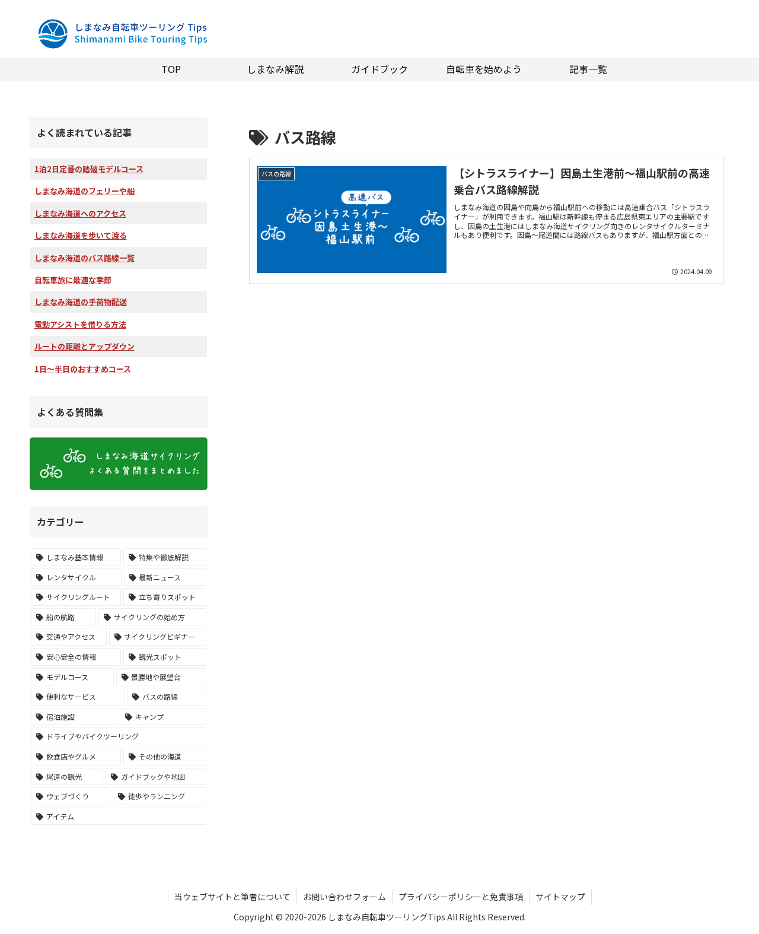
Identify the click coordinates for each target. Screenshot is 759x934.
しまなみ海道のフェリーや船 (84, 190)
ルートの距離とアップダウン (84, 346)
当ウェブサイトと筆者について (232, 897)
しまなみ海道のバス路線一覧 (84, 257)
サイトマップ (560, 897)
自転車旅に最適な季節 (72, 279)
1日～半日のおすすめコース (82, 368)
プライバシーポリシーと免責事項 (460, 897)
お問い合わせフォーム (344, 897)
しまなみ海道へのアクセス (80, 213)
